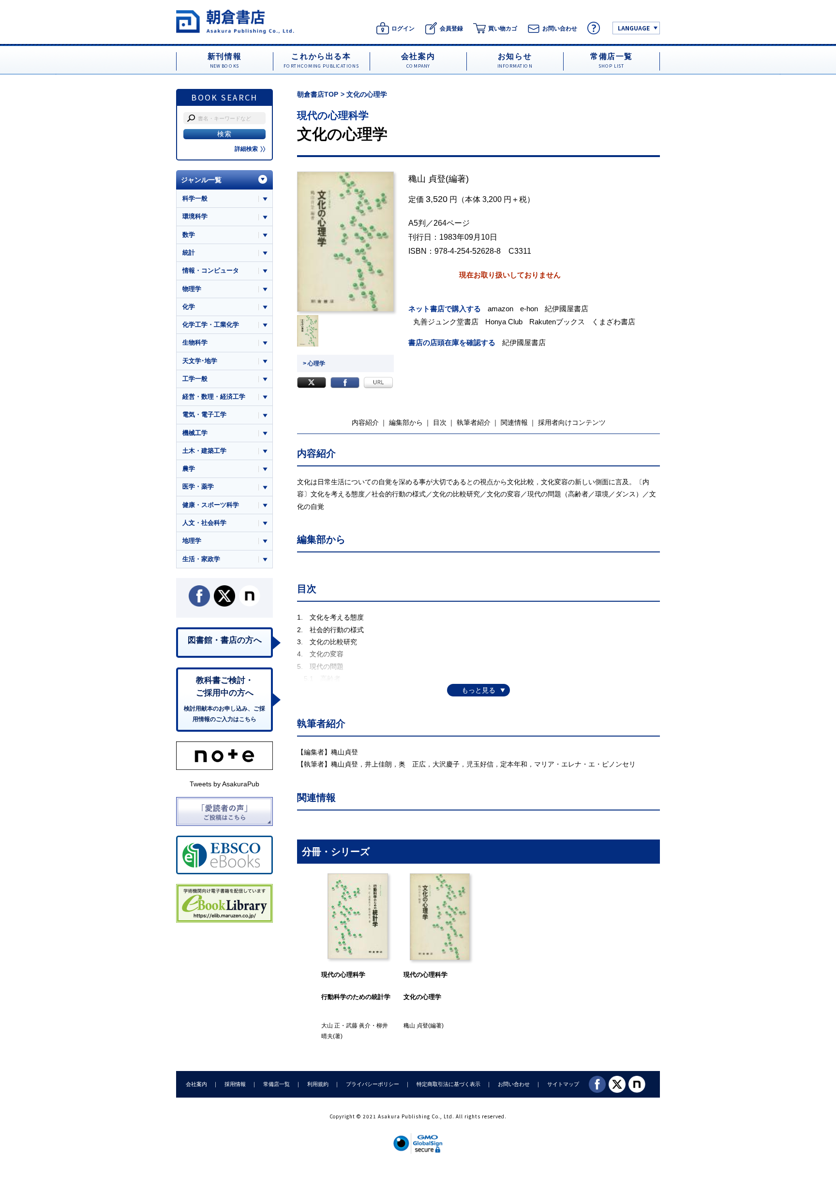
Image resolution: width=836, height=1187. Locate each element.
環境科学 (195, 216)
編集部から (406, 422)
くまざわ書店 (613, 322)
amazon (500, 308)
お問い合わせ (514, 1084)
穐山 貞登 (427, 179)
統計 (188, 252)
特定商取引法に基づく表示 (448, 1084)
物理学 (191, 288)
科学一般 (195, 198)
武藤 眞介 (358, 1025)
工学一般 (195, 378)
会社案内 (196, 1084)
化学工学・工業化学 (210, 324)
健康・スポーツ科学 (210, 504)
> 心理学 (314, 363)
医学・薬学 (198, 486)
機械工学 (195, 432)
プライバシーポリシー (372, 1084)
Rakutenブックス (557, 322)
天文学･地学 (199, 360)
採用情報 (235, 1084)
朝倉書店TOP (317, 94)
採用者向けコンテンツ (572, 422)
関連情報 (514, 422)
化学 (188, 306)
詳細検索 (246, 148)
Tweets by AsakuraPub (224, 784)
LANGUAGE (634, 28)
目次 (440, 422)
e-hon (529, 308)
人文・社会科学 (204, 522)
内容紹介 (365, 422)
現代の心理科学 (333, 115)
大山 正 (330, 1025)
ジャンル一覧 (201, 180)
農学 (188, 468)
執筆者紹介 (474, 422)
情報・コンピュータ (210, 270)
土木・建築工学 (204, 450)
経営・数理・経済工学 (213, 396)
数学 (188, 234)
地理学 (191, 540)
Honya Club (503, 322)
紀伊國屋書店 (566, 308)
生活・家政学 (201, 559)
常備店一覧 (276, 1084)
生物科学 (195, 342)
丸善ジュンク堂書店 (445, 322)
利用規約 (317, 1084)
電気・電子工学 (204, 414)
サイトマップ (563, 1084)
